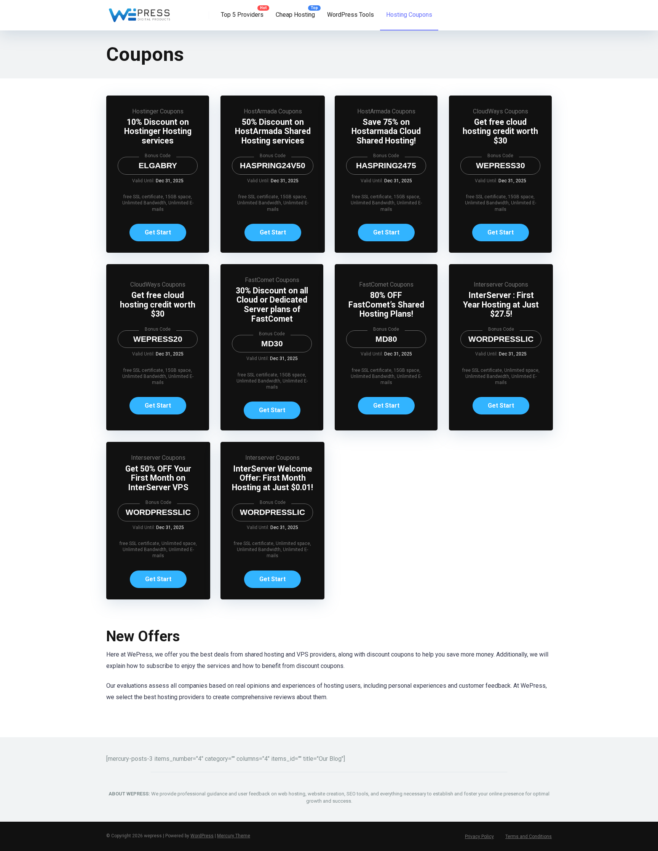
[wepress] (139, 12)
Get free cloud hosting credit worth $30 (500, 131)
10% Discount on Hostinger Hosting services (158, 131)
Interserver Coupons (501, 284)
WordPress (202, 835)
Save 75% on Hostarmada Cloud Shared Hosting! (386, 131)
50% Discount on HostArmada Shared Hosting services (273, 131)
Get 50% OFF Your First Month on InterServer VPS (158, 478)
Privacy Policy (479, 836)
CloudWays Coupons (500, 111)
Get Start (158, 232)
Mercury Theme (233, 835)
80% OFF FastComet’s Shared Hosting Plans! (386, 304)
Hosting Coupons (409, 14)
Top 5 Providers (242, 14)
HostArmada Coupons (273, 111)
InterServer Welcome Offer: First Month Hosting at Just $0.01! (272, 478)
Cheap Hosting (295, 14)
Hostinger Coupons (158, 111)
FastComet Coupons (272, 280)
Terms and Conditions (528, 836)
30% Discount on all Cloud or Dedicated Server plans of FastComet (272, 305)
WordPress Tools (350, 14)
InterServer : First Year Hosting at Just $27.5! (501, 304)
